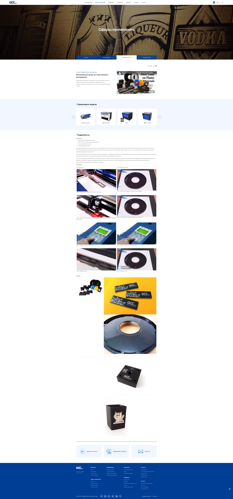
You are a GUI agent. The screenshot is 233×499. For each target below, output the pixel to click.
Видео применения (126, 57)
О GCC (92, 469)
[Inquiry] (229, 488)
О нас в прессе (94, 473)
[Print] (156, 66)
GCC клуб (143, 485)
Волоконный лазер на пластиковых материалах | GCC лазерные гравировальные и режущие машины (13, 2)
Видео (125, 471)
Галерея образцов (106, 57)
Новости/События (94, 475)
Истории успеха (147, 57)
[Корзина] (214, 2)
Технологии (120, 2)
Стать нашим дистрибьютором (147, 471)
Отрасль (86, 57)
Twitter (120, 496)
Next (159, 117)
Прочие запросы (144, 475)
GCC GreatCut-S (144, 489)
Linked (112, 496)
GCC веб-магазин (144, 487)
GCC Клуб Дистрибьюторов (147, 483)
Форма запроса (144, 473)
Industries (93, 481)
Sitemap (155, 496)
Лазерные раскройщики (111, 473)
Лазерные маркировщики (112, 475)
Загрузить (126, 481)
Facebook (101, 496)
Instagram (105, 496)
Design (92, 496)
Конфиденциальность (146, 496)
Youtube (116, 496)
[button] (218, 2)
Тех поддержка (144, 469)
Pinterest (108, 496)
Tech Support (127, 479)
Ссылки (144, 2)
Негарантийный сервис (128, 487)
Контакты (136, 2)
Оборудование (88, 2)
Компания (128, 2)
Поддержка (111, 2)
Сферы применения (100, 2)
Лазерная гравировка (128, 473)
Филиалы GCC (144, 477)
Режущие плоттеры (111, 469)
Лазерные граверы (110, 471)
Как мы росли (93, 471)
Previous (73, 117)
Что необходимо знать (128, 469)
